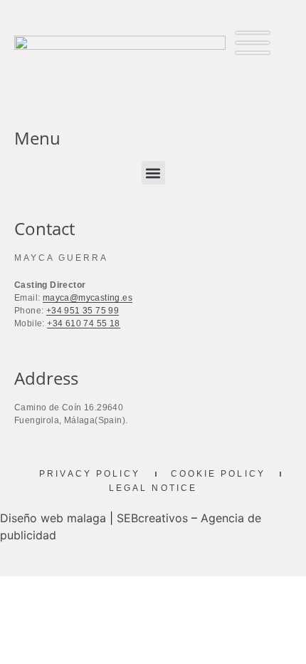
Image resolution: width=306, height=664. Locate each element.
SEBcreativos (152, 518)
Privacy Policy (89, 474)
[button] (153, 173)
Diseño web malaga (53, 518)
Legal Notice (153, 488)
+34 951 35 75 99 (82, 311)
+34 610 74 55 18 (83, 323)
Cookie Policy (218, 474)
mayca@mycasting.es (87, 298)
